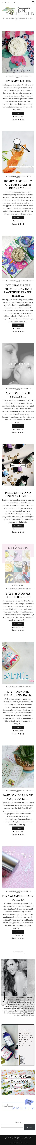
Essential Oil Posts (12, 489)
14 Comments (18, 730)
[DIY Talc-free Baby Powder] (18, 867)
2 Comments (19, 328)
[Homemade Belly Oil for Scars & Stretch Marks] (18, 152)
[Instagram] (2, 2)
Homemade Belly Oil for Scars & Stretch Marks (18, 185)
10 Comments (18, 831)
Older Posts (18, 952)
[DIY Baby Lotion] (18, 52)
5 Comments (19, 221)
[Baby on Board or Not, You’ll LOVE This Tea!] (18, 766)
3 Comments (19, 529)
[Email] (14, 2)
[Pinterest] (5, 2)
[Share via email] (18, 119)
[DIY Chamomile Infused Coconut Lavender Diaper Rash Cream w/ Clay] (18, 257)
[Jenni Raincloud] (18, 11)
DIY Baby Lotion (18, 81)
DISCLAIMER (21, 1138)
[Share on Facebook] (21, 119)
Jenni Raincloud (16, 1137)
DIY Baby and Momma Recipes (15, 76)
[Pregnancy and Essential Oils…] (18, 465)
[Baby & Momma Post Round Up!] (18, 565)
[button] (33, 2)
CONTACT (30, 1138)
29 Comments (18, 116)
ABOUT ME (27, 1137)
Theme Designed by (18, 1142)
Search (18, 1122)
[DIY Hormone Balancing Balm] (18, 663)
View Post (18, 113)
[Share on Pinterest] (23, 119)
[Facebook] (8, 2)
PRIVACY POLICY (9, 1138)
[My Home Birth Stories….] (18, 364)
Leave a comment (19, 627)
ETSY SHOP (18, 1140)
